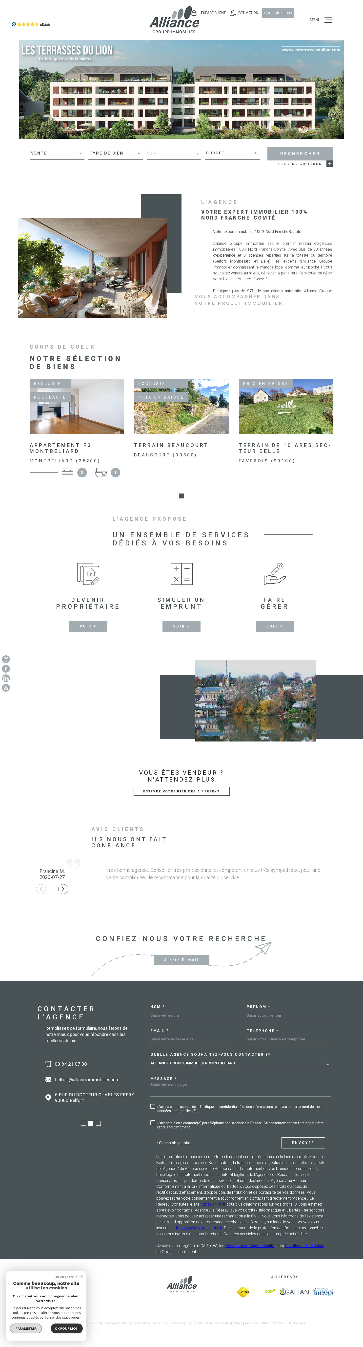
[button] (172, 120)
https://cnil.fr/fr (213, 1204)
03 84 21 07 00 (71, 1064)
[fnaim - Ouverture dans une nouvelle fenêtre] (243, 1292)
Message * (163, 1079)
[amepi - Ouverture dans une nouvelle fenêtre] (323, 1292)
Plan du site (195, 1323)
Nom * (157, 1007)
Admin (237, 1323)
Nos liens (252, 1323)
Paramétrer (26, 1328)
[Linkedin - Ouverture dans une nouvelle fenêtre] (6, 678)
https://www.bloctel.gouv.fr (199, 1228)
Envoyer (303, 1143)
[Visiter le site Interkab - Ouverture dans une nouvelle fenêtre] (264, 1292)
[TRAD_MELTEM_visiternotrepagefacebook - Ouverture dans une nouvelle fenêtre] (6, 669)
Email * (159, 1031)
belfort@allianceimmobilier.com (87, 1079)
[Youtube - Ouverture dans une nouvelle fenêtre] (6, 688)
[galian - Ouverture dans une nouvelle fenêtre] (294, 1292)
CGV (265, 1323)
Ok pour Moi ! (67, 1328)
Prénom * (259, 1007)
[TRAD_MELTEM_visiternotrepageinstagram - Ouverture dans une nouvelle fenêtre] (6, 659)
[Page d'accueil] (174, 19)
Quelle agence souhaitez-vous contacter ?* (210, 1054)
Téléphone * (263, 1031)
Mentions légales (218, 1323)
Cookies (299, 1323)
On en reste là (66, 1277)
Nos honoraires (173, 1323)
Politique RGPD (281, 1323)
